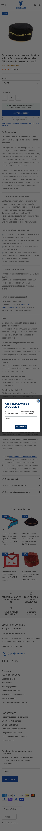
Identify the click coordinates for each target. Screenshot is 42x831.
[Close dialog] (38, 400)
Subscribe (21, 427)
